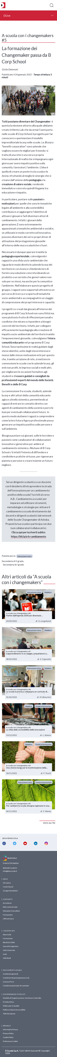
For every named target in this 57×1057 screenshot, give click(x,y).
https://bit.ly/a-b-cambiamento (28, 536)
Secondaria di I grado (13, 564)
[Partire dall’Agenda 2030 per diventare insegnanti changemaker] (28, 606)
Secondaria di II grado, (13, 561)
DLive (7, 15)
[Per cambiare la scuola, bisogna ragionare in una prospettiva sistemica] (28, 796)
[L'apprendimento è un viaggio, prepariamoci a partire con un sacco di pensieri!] (28, 644)
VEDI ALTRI (49, 822)
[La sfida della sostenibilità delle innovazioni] (28, 720)
